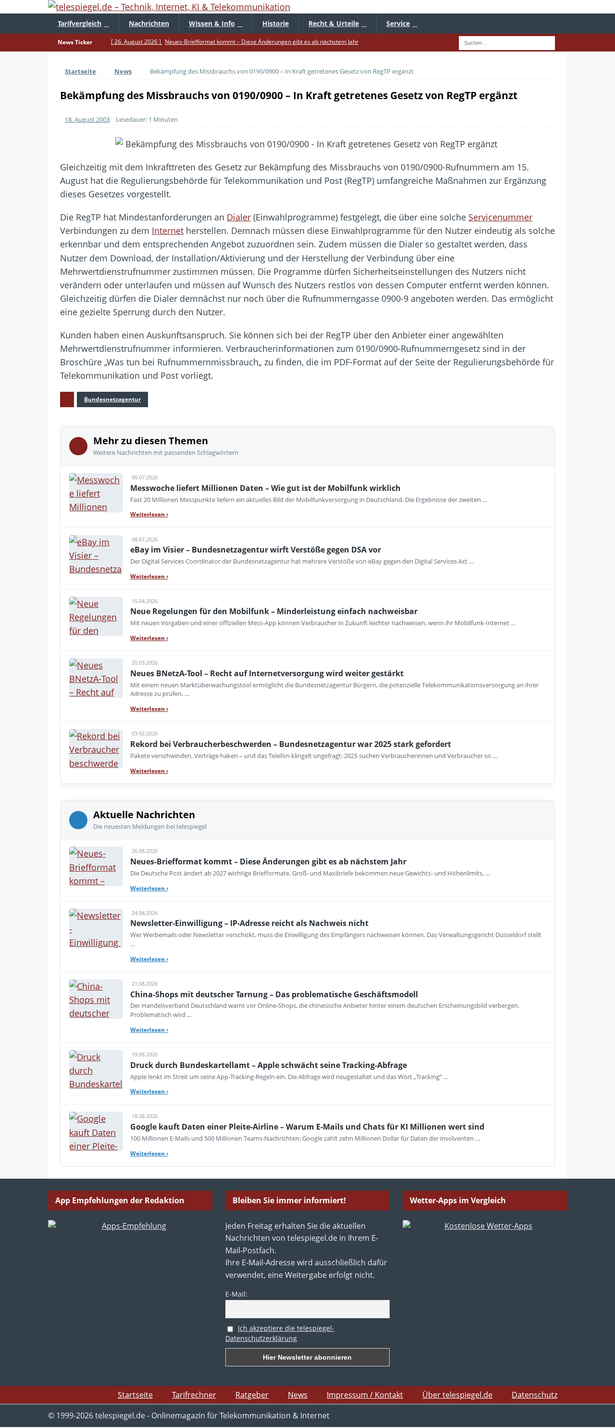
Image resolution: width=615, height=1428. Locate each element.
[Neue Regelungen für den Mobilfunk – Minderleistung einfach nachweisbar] (96, 616)
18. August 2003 (87, 119)
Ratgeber (252, 1394)
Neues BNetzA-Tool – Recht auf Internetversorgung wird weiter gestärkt (267, 673)
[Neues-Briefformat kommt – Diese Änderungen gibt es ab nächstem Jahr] (96, 866)
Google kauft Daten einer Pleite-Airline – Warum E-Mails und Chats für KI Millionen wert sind (307, 1126)
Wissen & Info (212, 23)
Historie (275, 23)
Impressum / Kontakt (365, 1394)
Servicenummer (500, 217)
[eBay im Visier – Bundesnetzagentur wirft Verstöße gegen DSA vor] (96, 555)
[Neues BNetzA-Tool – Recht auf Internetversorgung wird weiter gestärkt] (96, 678)
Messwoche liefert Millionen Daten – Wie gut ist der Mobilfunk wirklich (265, 488)
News (298, 1394)
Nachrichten (149, 23)
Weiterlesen (149, 514)
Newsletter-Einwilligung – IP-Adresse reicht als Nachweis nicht (249, 923)
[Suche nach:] (507, 42)
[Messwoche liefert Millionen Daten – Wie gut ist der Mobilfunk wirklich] (96, 493)
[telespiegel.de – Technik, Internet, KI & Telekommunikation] (307, 6)
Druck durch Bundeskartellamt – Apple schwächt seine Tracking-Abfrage (268, 1065)
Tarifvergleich (79, 23)
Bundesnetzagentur (112, 399)
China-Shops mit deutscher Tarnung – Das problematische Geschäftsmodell (274, 994)
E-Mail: (236, 1294)
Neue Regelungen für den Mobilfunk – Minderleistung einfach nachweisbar (274, 611)
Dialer (239, 217)
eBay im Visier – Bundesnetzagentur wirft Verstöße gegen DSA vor (255, 549)
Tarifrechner (194, 1394)
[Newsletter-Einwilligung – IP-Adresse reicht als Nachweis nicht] (96, 928)
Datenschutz (534, 1394)
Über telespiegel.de (457, 1394)
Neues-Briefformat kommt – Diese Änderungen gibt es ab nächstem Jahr (268, 861)
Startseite (135, 1394)
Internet (168, 230)
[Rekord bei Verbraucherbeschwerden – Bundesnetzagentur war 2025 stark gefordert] (96, 749)
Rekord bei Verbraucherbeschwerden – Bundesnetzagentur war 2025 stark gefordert (290, 744)
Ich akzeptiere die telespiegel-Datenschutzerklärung (279, 1333)
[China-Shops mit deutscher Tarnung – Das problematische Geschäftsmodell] (96, 999)
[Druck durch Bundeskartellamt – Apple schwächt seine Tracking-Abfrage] (96, 1070)
